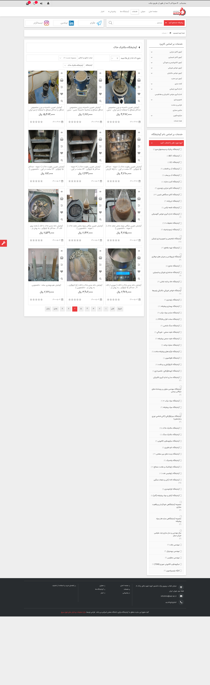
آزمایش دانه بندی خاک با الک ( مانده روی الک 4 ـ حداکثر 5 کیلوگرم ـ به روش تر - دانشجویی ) (46, 227)
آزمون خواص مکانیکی (174, 73)
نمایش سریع (139, 100)
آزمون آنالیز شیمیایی (175, 57)
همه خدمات (178, 121)
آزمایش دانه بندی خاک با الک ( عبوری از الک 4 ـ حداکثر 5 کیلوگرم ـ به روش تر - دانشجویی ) (123, 286)
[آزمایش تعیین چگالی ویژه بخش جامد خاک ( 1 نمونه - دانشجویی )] (100, 191)
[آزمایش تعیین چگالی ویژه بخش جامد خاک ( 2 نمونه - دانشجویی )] (139, 191)
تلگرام (92, 23)
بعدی (55, 308)
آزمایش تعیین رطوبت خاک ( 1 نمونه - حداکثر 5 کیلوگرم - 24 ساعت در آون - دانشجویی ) (46, 168)
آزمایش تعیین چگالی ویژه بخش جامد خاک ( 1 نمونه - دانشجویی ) (85, 227)
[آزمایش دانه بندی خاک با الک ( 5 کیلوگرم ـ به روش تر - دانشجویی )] (100, 250)
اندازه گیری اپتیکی (176, 89)
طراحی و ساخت (176, 105)
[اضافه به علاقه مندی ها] (139, 94)
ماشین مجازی (177, 110)
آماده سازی (178, 84)
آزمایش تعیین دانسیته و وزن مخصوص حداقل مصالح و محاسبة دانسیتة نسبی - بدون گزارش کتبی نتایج (85, 108)
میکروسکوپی (177, 115)
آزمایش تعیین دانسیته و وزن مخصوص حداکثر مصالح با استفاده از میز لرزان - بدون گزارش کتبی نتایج (124, 108)
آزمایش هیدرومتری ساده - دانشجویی (46, 285)
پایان (48, 308)
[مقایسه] (139, 87)
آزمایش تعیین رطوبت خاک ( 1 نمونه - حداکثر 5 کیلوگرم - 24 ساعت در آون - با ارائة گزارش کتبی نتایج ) (124, 168)
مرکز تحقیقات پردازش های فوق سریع (73, 612)
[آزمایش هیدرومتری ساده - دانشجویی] (62, 250)
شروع (120, 308)
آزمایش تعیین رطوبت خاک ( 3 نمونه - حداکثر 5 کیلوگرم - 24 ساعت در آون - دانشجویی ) (85, 168)
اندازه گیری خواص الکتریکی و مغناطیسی (168, 94)
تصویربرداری (178, 99)
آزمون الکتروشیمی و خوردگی (172, 62)
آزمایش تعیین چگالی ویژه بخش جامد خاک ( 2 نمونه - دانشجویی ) (123, 227)
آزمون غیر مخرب (176, 78)
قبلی (112, 308)
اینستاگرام (38, 23)
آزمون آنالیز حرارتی (176, 52)
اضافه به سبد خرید (139, 80)
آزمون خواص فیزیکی (175, 68)
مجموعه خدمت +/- (69, 58)
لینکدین (64, 23)
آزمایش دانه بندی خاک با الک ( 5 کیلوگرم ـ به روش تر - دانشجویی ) (85, 286)
